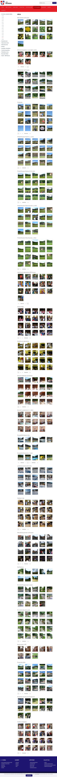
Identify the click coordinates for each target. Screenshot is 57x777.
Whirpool (17, 762)
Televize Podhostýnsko (33, 762)
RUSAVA (9, 3)
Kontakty (2, 767)
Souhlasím (29, 775)
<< (18, 66)
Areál (16, 766)
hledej (55, 2)
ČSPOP (45, 762)
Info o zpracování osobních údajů (6, 762)
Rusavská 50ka (32, 763)
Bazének (17, 763)
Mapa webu (3, 766)
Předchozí (22, 66)
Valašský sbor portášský (48, 766)
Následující (26, 133)
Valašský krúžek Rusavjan (48, 763)
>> (37, 462)
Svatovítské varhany (33, 767)
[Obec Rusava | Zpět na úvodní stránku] (2, 3)
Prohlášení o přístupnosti (5, 763)
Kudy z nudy (32, 766)
